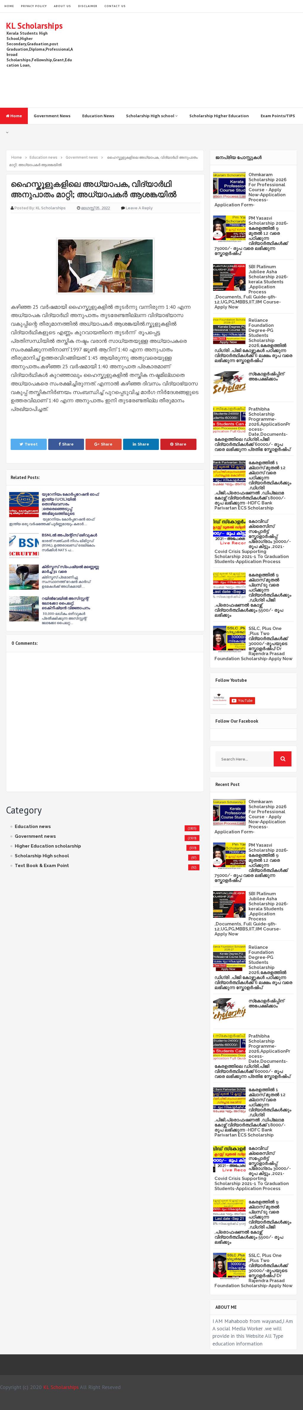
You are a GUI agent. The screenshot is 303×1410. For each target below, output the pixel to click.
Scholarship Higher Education (219, 115)
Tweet (31, 444)
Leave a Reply (139, 208)
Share (68, 444)
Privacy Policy (34, 6)
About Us (62, 6)
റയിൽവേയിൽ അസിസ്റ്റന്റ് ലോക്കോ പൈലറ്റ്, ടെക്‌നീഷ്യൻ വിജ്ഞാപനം (66, 603)
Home (15, 115)
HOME (9, 6)
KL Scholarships (34, 25)
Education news (33, 826)
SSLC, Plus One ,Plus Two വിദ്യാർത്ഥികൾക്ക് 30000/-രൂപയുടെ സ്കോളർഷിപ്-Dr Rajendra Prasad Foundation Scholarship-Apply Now (253, 643)
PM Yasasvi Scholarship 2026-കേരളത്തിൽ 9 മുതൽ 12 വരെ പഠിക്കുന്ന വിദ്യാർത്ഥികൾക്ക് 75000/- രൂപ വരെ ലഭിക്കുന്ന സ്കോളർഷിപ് (251, 236)
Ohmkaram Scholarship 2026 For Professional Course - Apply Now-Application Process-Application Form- (250, 190)
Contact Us (115, 6)
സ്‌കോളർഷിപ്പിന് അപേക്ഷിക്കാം (266, 376)
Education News (98, 115)
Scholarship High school (150, 115)
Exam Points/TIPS (278, 115)
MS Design (214, 1403)
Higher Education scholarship (48, 846)
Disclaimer (87, 6)
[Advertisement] (189, 60)
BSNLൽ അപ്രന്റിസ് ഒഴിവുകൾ (69, 535)
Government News (52, 115)
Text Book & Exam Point (42, 865)
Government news (35, 836)
